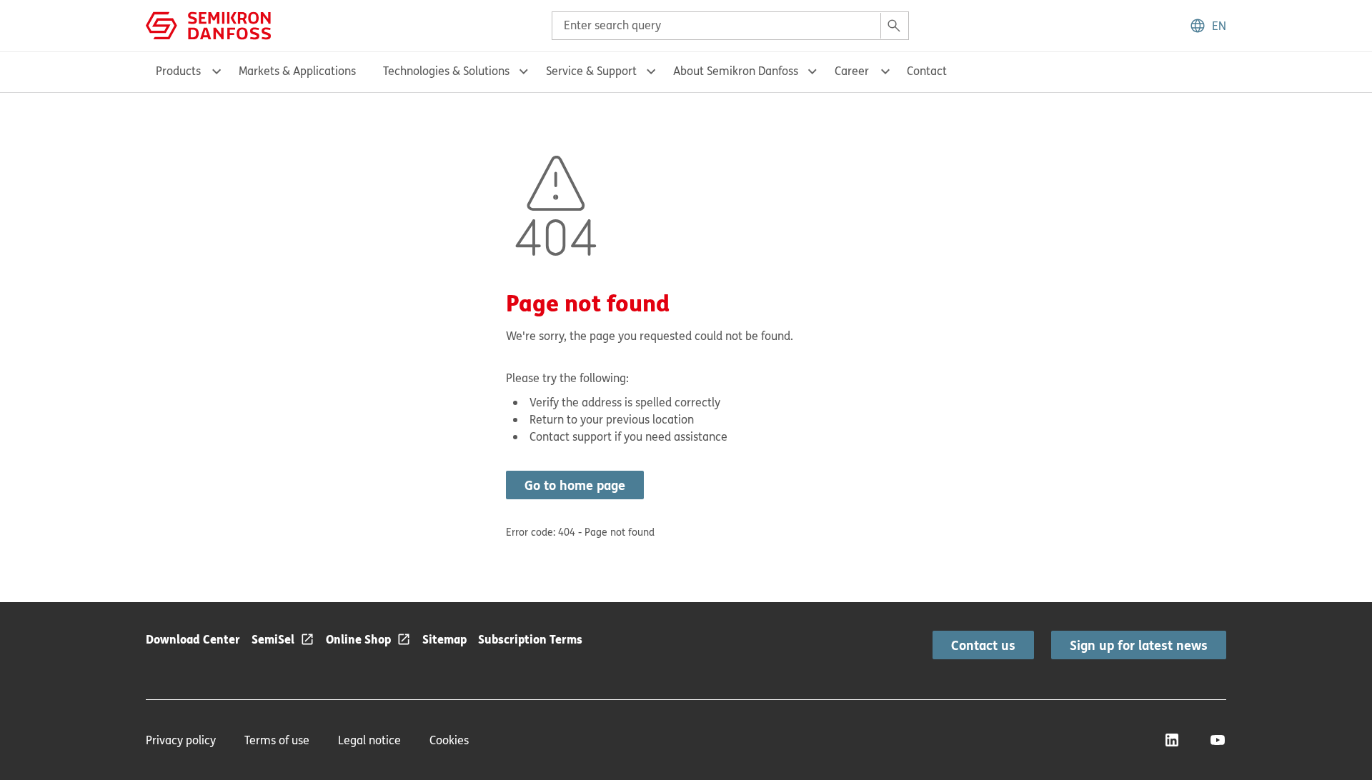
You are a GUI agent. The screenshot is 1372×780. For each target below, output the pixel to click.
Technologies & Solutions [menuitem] (446, 71)
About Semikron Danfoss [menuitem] (735, 71)
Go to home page (575, 485)
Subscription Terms (530, 639)
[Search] (894, 25)
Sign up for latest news (1139, 645)
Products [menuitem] (178, 71)
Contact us (983, 645)
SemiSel (273, 639)
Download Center (193, 639)
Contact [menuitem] (927, 71)
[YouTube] (1217, 740)
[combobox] (730, 25)
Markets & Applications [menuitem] (297, 71)
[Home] (208, 24)
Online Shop (358, 639)
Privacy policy (181, 740)
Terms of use (276, 740)
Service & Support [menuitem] (591, 71)
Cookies (449, 740)
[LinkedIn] (1171, 740)
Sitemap (444, 639)
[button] (1207, 25)
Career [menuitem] (852, 71)
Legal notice (369, 740)
